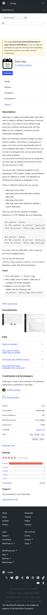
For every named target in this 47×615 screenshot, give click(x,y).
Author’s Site (12, 304)
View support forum (10, 499)
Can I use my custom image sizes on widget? (11, 351)
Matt (5, 555)
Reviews (7, 87)
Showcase (29, 513)
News (4, 517)
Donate (29, 539)
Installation (8, 93)
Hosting (5, 521)
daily (31, 434)
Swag (28, 543)
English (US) (40, 429)
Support (7, 104)
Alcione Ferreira (13, 397)
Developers (6, 539)
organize (35, 439)
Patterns (28, 524)
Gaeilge (10, 572)
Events (27, 536)
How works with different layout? (15, 359)
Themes (28, 517)
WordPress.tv (8, 543)
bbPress (6, 558)
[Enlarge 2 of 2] (42, 317)
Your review (7, 483)
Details (7, 81)
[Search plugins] (25, 18)
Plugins (27, 521)
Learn (4, 532)
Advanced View (8, 445)
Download (7, 73)
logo (42, 434)
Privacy (5, 524)
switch (42, 439)
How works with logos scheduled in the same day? (13, 367)
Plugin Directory (8, 10)
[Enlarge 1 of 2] (20, 317)
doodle (37, 434)
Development (9, 98)
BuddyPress (8, 562)
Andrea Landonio (24, 65)
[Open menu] (43, 3)
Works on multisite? (10, 344)
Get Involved (30, 532)
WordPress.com (9, 551)
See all (42, 483)
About (4, 513)
